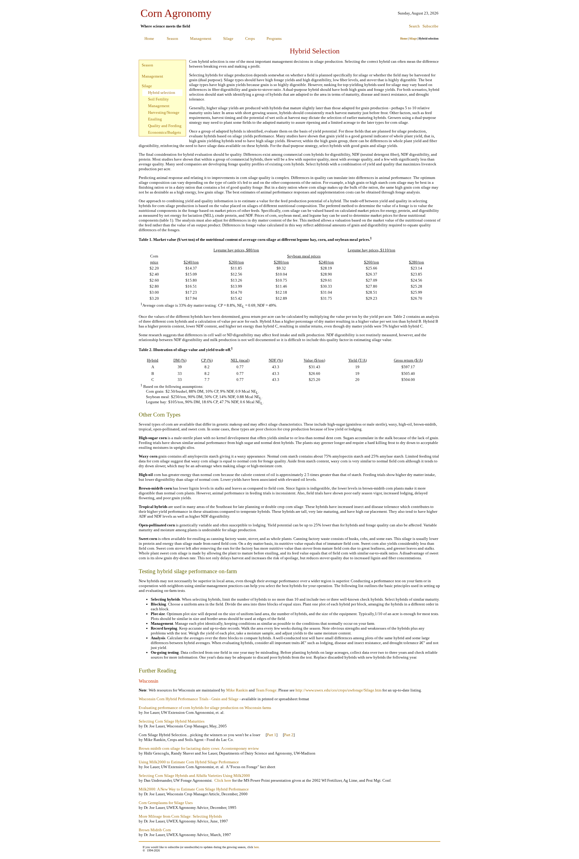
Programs (274, 38)
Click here (222, 780)
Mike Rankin (237, 690)
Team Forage (266, 690)
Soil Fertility (158, 99)
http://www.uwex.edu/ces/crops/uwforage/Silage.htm (338, 690)
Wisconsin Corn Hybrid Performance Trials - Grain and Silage (189, 699)
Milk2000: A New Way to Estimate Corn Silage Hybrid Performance (194, 789)
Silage (228, 38)
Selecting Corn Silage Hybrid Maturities (171, 721)
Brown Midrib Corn (155, 830)
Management (200, 38)
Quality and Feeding (165, 125)
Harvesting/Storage (163, 112)
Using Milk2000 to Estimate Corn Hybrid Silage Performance (189, 762)
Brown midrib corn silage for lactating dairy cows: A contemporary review (199, 748)
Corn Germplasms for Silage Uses (166, 802)
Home (149, 38)
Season (172, 38)
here (256, 847)
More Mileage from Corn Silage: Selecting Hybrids (181, 816)
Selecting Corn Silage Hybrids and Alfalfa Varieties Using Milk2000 (194, 775)
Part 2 (288, 735)
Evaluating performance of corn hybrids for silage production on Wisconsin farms (205, 707)
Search (414, 26)
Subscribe (430, 26)
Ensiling (155, 119)
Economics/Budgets (164, 132)
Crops (250, 38)
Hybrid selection (161, 92)
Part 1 (271, 735)
